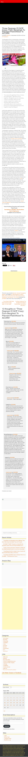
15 (23, 700)
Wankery (4, 294)
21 (20, 702)
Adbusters (5, 656)
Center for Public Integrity (8, 662)
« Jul (4, 710)
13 (2, 36)
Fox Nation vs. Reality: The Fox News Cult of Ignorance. (14, 210)
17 (7, 702)
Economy (5, 645)
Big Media (5, 639)
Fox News (21, 294)
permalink (4, 298)
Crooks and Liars (6, 666)
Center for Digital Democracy (9, 661)
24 (7, 705)
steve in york (8, 327)
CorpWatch (5, 665)
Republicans (4, 297)
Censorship (5, 641)
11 (10, 700)
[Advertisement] (14, 281)
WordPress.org (7, 739)
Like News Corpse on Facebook (11, 673)
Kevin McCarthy (11, 295)
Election (14, 293)
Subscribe (7, 726)
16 (4, 702)
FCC (4, 649)
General (18, 293)
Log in (5, 735)
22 (23, 702)
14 (20, 700)
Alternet (5, 658)
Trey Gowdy (16, 297)
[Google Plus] (26, 2)
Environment (6, 648)
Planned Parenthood (20, 295)
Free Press (5, 651)
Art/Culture (5, 638)
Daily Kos (5, 668)
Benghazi (17, 294)
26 (14, 705)
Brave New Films (6, 659)
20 (17, 702)
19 (14, 702)
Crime (4, 644)
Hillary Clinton (5, 295)
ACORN (12, 294)
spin (21, 178)
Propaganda (23, 293)
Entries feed (6, 737)
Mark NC (8, 35)
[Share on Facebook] (14, 68)
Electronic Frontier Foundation (9, 669)
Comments (5, 36)
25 (10, 705)
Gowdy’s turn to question (16, 138)
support (16, 230)
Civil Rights (5, 642)
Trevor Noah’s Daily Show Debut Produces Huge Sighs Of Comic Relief (8, 303)
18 (10, 702)
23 (4, 705)
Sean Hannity (10, 297)
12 (14, 700)
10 (7, 700)
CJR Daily (5, 664)
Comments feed (7, 738)
